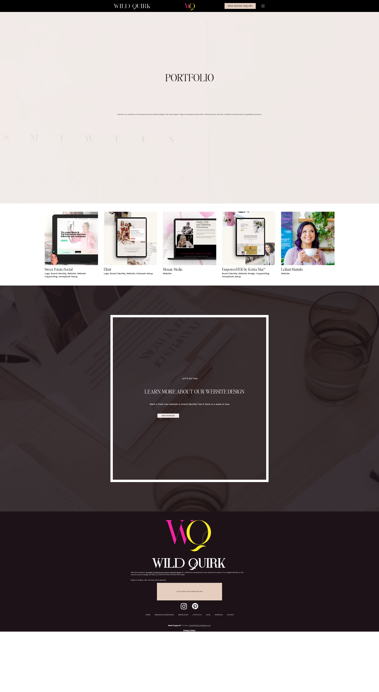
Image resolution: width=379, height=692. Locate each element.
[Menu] (263, 6)
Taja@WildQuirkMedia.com (200, 625)
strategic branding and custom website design (163, 572)
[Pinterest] (195, 606)
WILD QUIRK (132, 5)
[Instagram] (184, 606)
